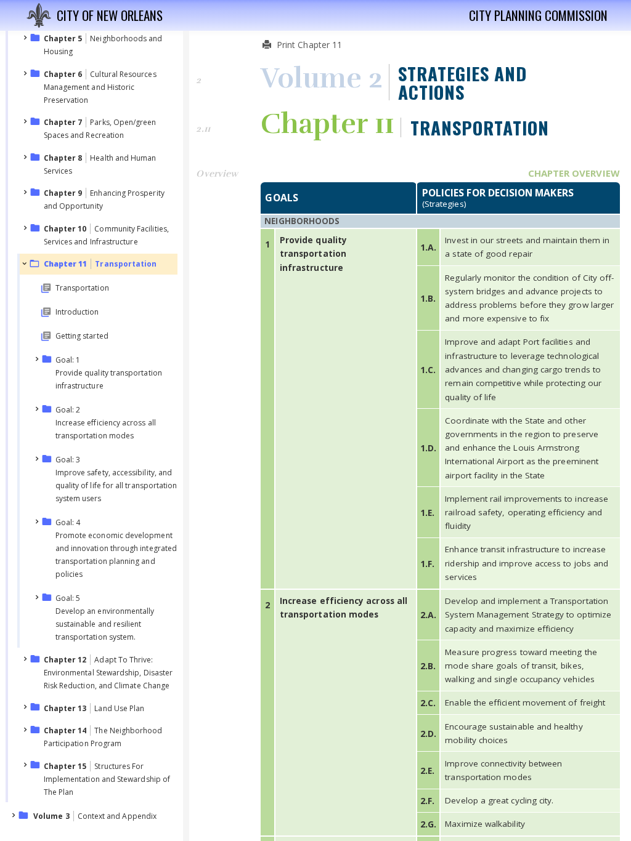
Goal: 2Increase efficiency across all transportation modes (105, 422)
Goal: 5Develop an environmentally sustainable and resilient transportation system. (105, 617)
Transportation (82, 288)
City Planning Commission (538, 16)
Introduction (77, 312)
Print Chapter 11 (308, 44)
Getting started (81, 336)
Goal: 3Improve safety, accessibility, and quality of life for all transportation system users (116, 479)
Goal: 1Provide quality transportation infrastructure (108, 373)
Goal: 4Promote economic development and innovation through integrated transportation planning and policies (116, 548)
